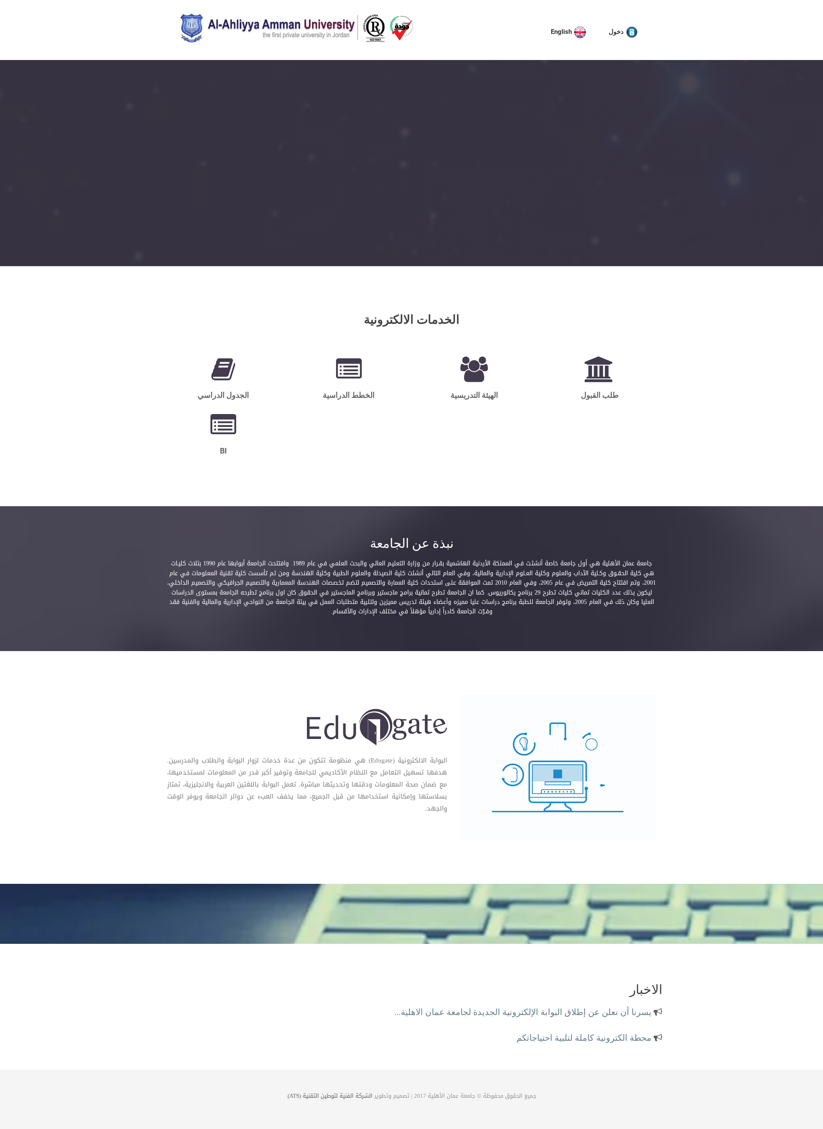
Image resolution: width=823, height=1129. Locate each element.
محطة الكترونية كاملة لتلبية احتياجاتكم (585, 1030)
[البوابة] (377, 729)
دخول (617, 32)
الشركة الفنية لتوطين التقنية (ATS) (330, 1095)
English (562, 32)
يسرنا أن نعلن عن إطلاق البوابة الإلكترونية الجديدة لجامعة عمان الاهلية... (524, 1005)
